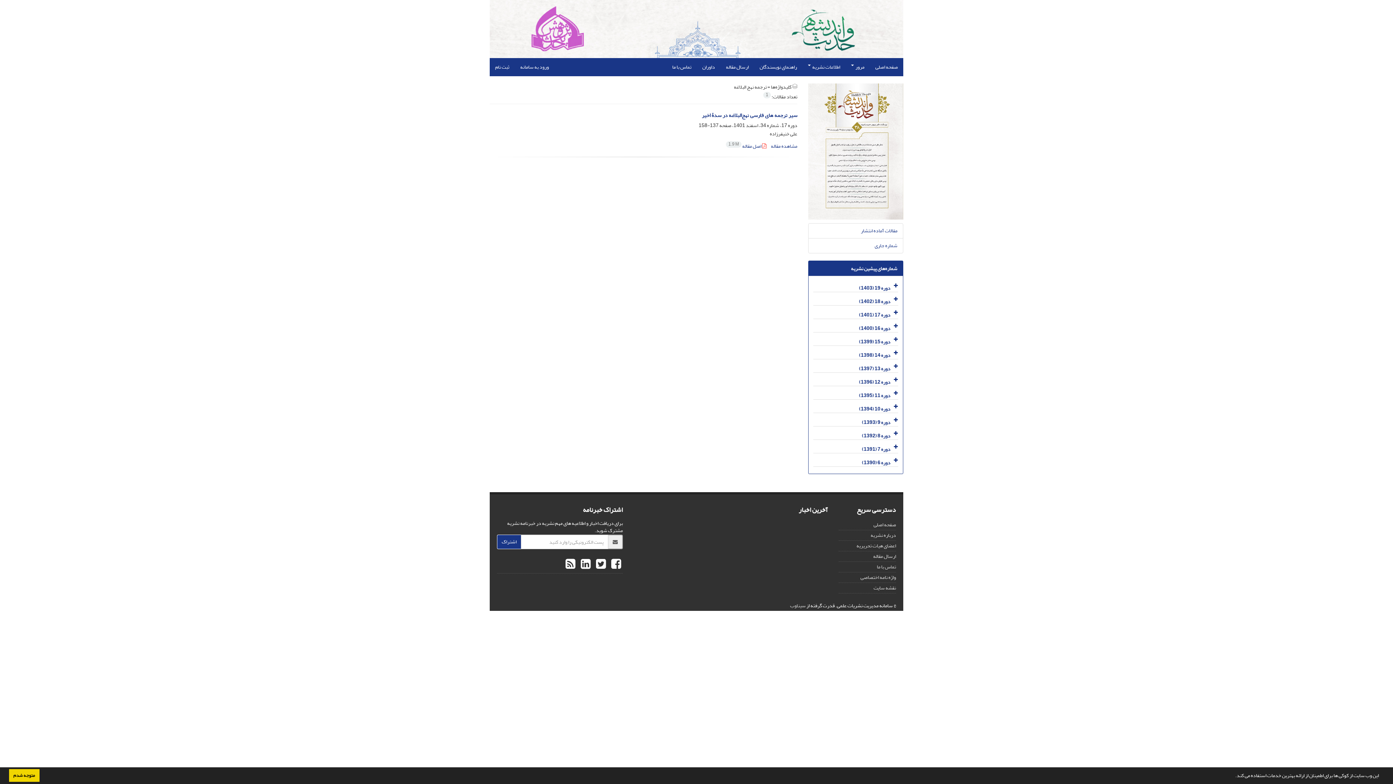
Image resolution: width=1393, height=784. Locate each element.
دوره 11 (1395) (875, 395)
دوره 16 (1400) (875, 328)
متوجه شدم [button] (24, 775)
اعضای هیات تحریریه (876, 546)
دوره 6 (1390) (876, 462)
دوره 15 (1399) (875, 342)
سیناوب (798, 606)
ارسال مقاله (737, 67)
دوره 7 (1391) (876, 449)
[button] (1233, 776)
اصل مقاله (745, 146)
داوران (708, 67)
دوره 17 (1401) (875, 315)
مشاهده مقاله (784, 146)
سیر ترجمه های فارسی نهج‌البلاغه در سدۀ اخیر (749, 115)
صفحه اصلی (886, 67)
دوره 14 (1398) (875, 355)
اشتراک (509, 542)
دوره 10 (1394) (875, 409)
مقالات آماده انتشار (879, 231)
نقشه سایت (885, 588)
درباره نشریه (883, 535)
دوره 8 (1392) (876, 436)
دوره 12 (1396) (875, 382)
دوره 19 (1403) (875, 288)
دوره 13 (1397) (875, 368)
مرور (859, 67)
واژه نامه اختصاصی (878, 577)
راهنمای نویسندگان (778, 67)
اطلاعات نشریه (825, 67)
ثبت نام (502, 67)
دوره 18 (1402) (875, 301)
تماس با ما (681, 67)
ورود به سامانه (534, 67)
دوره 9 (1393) (876, 422)
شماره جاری (886, 245)
